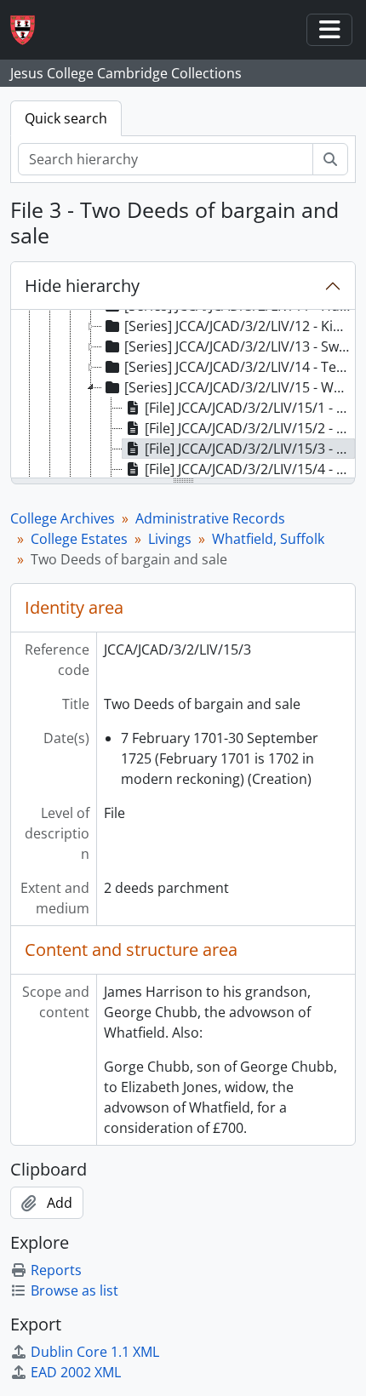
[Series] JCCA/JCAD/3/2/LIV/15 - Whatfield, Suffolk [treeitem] (239, 387)
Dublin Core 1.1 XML (95, 1351)
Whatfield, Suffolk (268, 538)
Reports (56, 1270)
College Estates (79, 538)
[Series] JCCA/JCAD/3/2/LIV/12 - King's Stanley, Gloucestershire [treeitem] (239, 326)
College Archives (62, 518)
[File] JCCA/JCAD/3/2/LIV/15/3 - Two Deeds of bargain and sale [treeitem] (250, 448)
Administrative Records (210, 518)
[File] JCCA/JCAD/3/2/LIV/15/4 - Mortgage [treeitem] (250, 469)
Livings (170, 538)
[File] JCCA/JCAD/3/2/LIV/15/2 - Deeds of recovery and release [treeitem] (250, 428)
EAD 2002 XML (76, 1372)
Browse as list (74, 1290)
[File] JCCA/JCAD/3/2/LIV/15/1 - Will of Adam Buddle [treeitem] (250, 407)
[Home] (29, 30)
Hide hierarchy (82, 285)
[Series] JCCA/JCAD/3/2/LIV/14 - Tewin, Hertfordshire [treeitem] (239, 367)
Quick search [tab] (66, 118)
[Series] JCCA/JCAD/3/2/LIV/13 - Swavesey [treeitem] (239, 346)
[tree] (183, 395)
